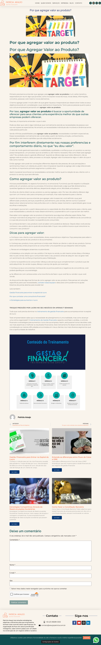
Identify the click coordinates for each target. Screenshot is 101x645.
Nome (12, 565)
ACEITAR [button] (86, 637)
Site (11, 580)
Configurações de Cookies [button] (50, 642)
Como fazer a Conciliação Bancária (68, 507)
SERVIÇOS (56, 3)
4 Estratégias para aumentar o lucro (24, 300)
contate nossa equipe (46, 283)
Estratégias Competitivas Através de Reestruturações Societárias (26, 508)
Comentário (15, 539)
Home (37, 3)
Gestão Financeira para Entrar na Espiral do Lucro (29, 458)
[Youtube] (93, 3)
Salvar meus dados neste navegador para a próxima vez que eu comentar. (39, 588)
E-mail (13, 573)
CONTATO (78, 3)
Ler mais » (14, 472)
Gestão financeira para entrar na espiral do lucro (28, 293)
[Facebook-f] (90, 3)
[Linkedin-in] (99, 3)
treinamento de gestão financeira (50, 311)
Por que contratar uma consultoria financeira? (27, 296)
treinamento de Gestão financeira (43, 320)
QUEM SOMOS (46, 3)
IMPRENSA (64, 3)
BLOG (72, 3)
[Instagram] (96, 3)
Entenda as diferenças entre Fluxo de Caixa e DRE (71, 458)
